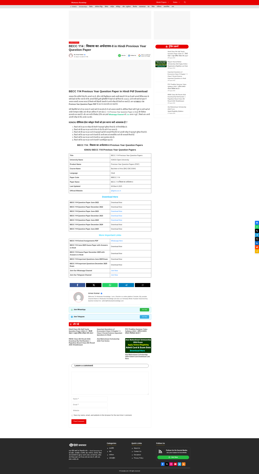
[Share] (257, 251)
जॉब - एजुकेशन (126, 7)
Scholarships (83, 7)
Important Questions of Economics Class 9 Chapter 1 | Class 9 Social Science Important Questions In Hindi (109, 332)
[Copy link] (257, 239)
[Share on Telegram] (257, 235)
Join (128, 115)
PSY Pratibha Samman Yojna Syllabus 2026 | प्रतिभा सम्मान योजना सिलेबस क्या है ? (136, 331)
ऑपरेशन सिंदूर (99, 7)
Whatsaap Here (117, 241)
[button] (185, 2)
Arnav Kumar (80, 55)
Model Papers (161, 2)
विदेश (153, 7)
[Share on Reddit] (257, 247)
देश (148, 7)
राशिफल (159, 7)
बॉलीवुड (118, 7)
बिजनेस (135, 7)
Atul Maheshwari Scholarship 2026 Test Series (108, 340)
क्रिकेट (91, 7)
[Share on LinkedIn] (257, 243)
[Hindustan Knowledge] (79, 2)
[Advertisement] (110, 25)
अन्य (173, 7)
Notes (175, 2)
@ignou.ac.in (116, 191)
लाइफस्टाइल (142, 7)
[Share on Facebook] (257, 223)
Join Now (114, 271)
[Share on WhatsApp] (257, 227)
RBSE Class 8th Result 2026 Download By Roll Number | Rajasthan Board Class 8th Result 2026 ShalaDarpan (82, 342)
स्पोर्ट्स (112, 7)
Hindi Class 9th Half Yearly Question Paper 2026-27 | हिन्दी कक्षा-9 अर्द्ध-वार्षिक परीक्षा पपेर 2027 (81, 331)
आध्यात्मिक (166, 7)
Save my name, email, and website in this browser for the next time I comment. (103, 415)
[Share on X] (257, 231)
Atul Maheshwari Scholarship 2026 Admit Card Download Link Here (137, 357)
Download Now (116, 211)
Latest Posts (74, 42)
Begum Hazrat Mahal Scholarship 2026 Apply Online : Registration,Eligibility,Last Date (178, 64)
